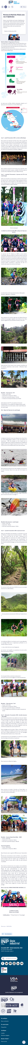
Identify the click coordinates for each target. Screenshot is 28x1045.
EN (9, 7)
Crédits (3, 1033)
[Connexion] (2, 6)
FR (5, 7)
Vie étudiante (8, 934)
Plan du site (4, 1041)
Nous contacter (5, 1021)
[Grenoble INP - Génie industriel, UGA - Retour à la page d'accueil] (14, 2)
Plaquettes (3, 1027)
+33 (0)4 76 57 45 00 (11, 958)
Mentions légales (5, 1035)
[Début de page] (24, 1042)
